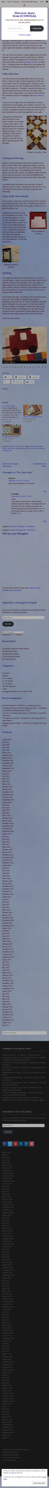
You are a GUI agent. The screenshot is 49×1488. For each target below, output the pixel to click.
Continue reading (24, 35)
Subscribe (37, 28)
